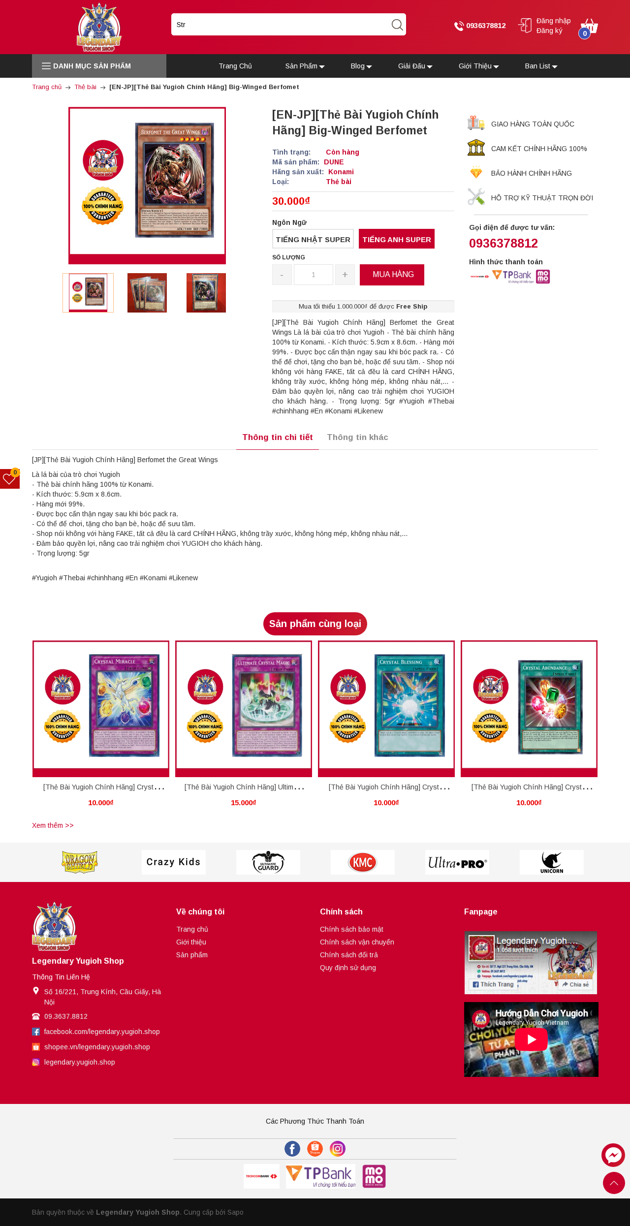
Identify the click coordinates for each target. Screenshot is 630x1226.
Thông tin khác (357, 437)
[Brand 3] (173, 862)
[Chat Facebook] (613, 1155)
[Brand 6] (457, 862)
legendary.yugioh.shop (79, 1062)
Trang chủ (192, 929)
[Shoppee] (315, 1148)
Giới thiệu (191, 942)
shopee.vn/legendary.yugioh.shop (97, 1047)
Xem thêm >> (53, 825)
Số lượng (288, 257)
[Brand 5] (362, 862)
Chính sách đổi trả (349, 955)
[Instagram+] (338, 1148)
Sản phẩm (192, 955)
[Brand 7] (551, 862)
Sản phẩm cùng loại (315, 623)
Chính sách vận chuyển (357, 942)
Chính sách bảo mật (351, 929)
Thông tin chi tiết (277, 437)
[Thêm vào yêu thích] (93, 709)
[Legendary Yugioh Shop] (99, 27)
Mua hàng (82, 711)
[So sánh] (111, 709)
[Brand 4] (268, 862)
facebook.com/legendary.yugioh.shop (102, 1032)
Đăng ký (549, 30)
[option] (88, 293)
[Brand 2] (79, 862)
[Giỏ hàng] (589, 25)
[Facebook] (292, 1148)
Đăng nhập (553, 21)
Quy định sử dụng (348, 968)
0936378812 (484, 25)
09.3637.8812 (66, 1016)
